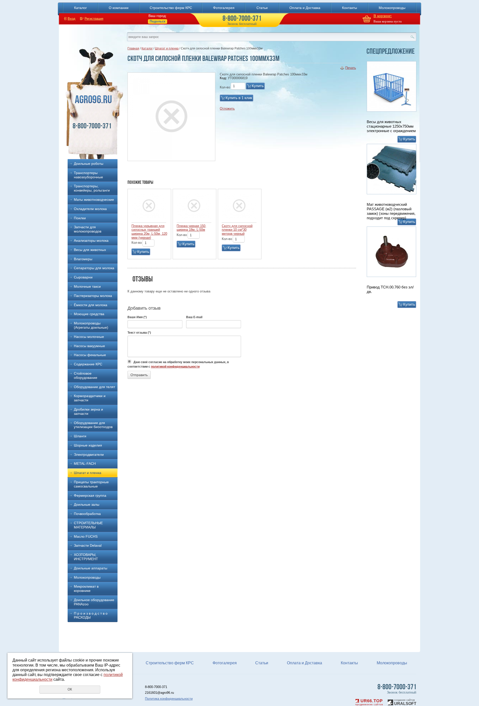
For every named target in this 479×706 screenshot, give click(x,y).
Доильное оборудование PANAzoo (94, 602)
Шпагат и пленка (87, 473)
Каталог (80, 8)
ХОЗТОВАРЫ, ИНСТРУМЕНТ (86, 557)
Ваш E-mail (194, 317)
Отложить (227, 108)
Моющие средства (89, 314)
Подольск (157, 21)
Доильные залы (86, 504)
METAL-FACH (85, 464)
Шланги (80, 436)
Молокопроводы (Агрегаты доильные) (91, 325)
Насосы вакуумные (89, 346)
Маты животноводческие (94, 200)
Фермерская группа (90, 495)
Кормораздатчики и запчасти (90, 398)
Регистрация (94, 18)
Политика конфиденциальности (169, 699)
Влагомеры (83, 259)
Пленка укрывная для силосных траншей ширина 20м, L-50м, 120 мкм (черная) (149, 231)
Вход (71, 18)
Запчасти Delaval (88, 545)
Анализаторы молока (91, 240)
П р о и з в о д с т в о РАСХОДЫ (91, 615)
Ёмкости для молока (90, 305)
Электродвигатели (89, 455)
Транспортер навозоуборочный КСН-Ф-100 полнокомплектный (389, 291)
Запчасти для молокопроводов (87, 229)
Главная (133, 48)
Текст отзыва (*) (139, 332)
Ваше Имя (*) (137, 317)
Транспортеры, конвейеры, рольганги (92, 188)
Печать (350, 68)
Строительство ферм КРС (171, 8)
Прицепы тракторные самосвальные (91, 484)
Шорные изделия (88, 445)
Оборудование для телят (94, 387)
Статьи (262, 8)
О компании (118, 8)
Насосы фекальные (90, 355)
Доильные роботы (88, 164)
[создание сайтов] (390, 702)
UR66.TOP (371, 701)
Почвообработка (87, 514)
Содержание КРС (88, 364)
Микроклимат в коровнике (86, 588)
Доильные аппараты (90, 568)
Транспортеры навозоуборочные (88, 175)
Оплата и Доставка (304, 8)
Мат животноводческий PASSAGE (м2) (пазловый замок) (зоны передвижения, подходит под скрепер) (391, 128)
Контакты (349, 8)
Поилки (80, 218)
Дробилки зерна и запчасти (88, 411)
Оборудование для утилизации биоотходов (93, 425)
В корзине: (382, 16)
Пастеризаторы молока (93, 296)
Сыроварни (83, 277)
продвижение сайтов (369, 704)
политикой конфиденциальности (175, 366)
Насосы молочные (89, 337)
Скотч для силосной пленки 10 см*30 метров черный (237, 229)
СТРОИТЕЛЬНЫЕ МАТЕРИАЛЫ (88, 525)
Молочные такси (87, 286)
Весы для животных (90, 250)
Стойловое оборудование (85, 375)
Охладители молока (90, 209)
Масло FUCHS (86, 536)
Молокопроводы (392, 8)
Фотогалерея (224, 8)
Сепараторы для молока (94, 268)
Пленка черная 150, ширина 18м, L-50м (191, 228)
